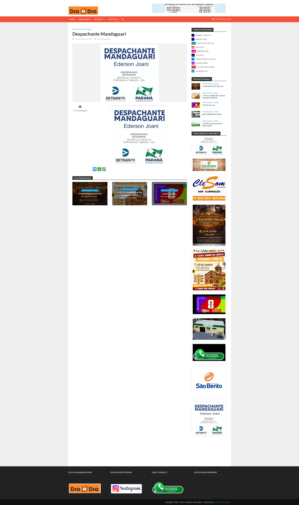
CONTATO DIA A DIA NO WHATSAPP (212, 125)
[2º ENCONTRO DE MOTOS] (196, 86)
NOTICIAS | (98, 19)
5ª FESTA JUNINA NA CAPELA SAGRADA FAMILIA (129, 193)
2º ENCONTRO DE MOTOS (90, 194)
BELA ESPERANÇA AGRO (212, 114)
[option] (209, 138)
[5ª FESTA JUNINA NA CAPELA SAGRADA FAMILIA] (196, 95)
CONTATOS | (113, 19)
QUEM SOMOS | (85, 19)
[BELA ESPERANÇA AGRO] (196, 114)
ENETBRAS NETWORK (222, 502)
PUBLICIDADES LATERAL (82, 29)
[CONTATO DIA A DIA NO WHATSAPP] (196, 123)
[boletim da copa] (196, 105)
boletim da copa (169, 194)
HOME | (72, 19)
